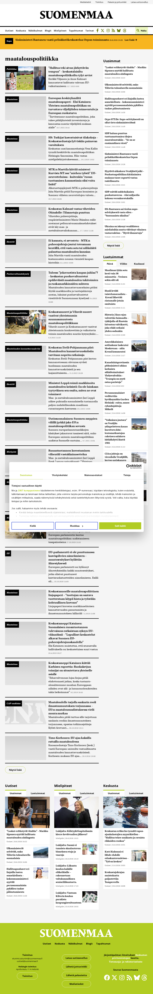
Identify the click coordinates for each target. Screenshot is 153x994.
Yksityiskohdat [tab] (59, 475)
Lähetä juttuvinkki (76, 966)
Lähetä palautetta (76, 975)
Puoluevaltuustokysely (18, 274)
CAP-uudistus (13, 703)
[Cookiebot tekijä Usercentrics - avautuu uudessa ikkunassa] (128, 466)
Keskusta (21, 30)
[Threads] (125, 31)
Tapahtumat (76, 30)
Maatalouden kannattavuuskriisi (23, 348)
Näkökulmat (35, 30)
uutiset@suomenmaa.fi (27, 961)
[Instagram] (109, 31)
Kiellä (33, 526)
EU (8, 553)
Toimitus (99, 2)
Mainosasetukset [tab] (93, 475)
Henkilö (10, 241)
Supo (9, 41)
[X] (103, 31)
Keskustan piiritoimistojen (129, 956)
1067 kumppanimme (29, 490)
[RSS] (114, 31)
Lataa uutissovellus (139, 2)
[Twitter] (115, 979)
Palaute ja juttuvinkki (117, 2)
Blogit (48, 30)
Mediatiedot (85, 2)
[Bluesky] (137, 979)
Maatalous (12, 99)
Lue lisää (130, 39)
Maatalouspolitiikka (17, 313)
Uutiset (9, 30)
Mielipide (11, 451)
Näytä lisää (15, 769)
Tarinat (89, 30)
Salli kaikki (120, 526)
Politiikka (12, 69)
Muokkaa (74, 526)
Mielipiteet (60, 30)
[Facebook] (98, 31)
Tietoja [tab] (127, 475)
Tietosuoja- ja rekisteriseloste (125, 961)
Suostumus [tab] (26, 475)
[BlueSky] (119, 31)
